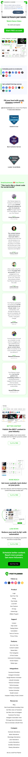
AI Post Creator (14, 655)
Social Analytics (14, 660)
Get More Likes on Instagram (14, 712)
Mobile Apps (14, 663)
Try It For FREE (14, 443)
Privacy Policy (14, 636)
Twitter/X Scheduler (14, 688)
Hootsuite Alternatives (14, 732)
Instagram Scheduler (14, 675)
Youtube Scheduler (14, 690)
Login (14, 593)
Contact (14, 623)
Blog (14, 704)
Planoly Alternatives (14, 747)
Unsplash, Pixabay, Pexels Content (14, 695)
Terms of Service (14, 633)
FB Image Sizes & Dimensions (14, 720)
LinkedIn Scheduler (14, 680)
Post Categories (14, 653)
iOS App (14, 609)
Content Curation (14, 647)
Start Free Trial (14, 564)
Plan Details (14, 601)
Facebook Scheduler (14, 672)
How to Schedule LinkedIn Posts (14, 722)
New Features (14, 606)
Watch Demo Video (14, 21)
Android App (14, 611)
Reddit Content (14, 693)
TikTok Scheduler (14, 685)
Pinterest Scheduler (14, 682)
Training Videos (14, 628)
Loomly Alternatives (14, 742)
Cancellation (14, 631)
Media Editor (14, 650)
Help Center (14, 625)
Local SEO (14, 603)
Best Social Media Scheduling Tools (14, 707)
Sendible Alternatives (14, 744)
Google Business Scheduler (14, 677)
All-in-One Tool (14, 645)
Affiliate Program (14, 614)
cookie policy (20, 8)
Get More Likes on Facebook (14, 710)
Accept (18, 12)
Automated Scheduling (14, 658)
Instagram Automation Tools (14, 717)
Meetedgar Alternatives (14, 737)
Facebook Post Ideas (14, 715)
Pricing (14, 598)
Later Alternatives (14, 739)
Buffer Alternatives (14, 734)
